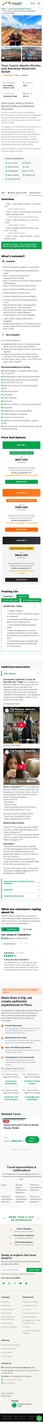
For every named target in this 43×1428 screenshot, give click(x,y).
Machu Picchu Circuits (11, 1345)
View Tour (32, 1139)
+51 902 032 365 (32, 1370)
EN (34, 3)
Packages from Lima (32, 1320)
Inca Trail (27, 1309)
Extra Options (10, 674)
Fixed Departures (30, 1317)
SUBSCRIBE (34, 1270)
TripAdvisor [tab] (11, 929)
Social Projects (8, 1309)
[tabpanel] (21, 955)
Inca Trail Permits (9, 1349)
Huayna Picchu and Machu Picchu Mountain (19, 882)
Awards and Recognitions (11, 1082)
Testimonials (7, 1323)
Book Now (21, 482)
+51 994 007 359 (7, 1373)
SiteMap (31, 1419)
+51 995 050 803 (19, 1370)
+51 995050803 (15, 1376)
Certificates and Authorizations (11, 1098)
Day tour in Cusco (30, 1302)
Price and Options (18, 193)
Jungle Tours (29, 1323)
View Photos (31, 58)
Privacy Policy (7, 1419)
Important (8, 890)
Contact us (6, 1306)
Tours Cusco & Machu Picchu (19, 9)
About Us (6, 1302)
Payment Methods (9, 1327)
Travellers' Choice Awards (32, 1082)
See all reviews (9, 944)
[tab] (8, 596)
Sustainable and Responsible (32, 1098)
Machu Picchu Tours (32, 1313)
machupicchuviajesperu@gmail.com (19, 1368)
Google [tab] (28, 929)
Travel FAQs (7, 1352)
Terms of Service (20, 1419)
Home (3, 9)
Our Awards (6, 1313)
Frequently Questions (13, 896)
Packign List (34, 193)
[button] (39, 3)
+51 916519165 (26, 1376)
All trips (27, 1327)
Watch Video (8, 58)
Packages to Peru (31, 1306)
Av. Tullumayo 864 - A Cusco (12, 1380)
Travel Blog (6, 1356)
